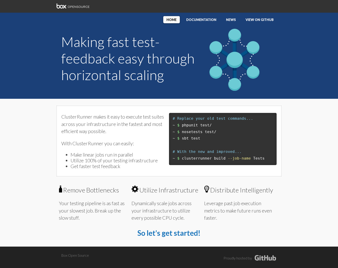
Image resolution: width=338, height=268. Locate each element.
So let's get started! (169, 233)
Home (171, 20)
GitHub (260, 20)
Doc (201, 20)
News (231, 20)
